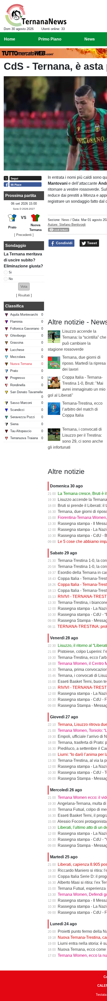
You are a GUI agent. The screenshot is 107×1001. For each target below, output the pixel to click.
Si (10, 272)
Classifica (14, 306)
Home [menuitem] (9, 39)
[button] (24, 286)
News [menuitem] (89, 39)
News (65, 220)
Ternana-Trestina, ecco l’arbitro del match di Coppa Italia (82, 409)
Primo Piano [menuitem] (49, 39)
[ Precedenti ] (24, 235)
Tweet (91, 243)
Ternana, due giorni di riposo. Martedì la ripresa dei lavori (84, 363)
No (11, 279)
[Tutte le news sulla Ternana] (36, 15)
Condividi (63, 243)
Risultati (24, 295)
